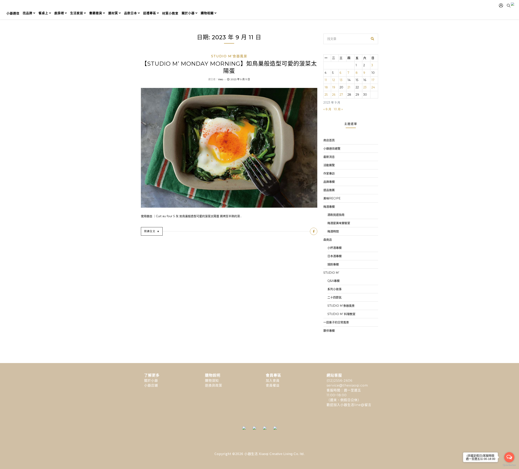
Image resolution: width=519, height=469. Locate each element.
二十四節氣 (334, 297)
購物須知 (212, 380)
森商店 (327, 239)
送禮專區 (149, 13)
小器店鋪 (151, 385)
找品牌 (27, 13)
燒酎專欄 (333, 264)
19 (333, 87)
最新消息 (329, 157)
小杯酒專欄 (334, 248)
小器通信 (12, 13)
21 (348, 87)
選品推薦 (329, 190)
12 (333, 80)
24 (373, 87)
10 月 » (338, 109)
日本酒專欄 (334, 256)
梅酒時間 (333, 231)
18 (326, 87)
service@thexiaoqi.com (347, 385)
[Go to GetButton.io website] (509, 465)
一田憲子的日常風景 (336, 322)
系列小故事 (334, 289)
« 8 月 (327, 109)
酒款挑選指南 (335, 215)
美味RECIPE (332, 198)
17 (372, 80)
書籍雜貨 (95, 13)
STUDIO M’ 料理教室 (341, 314)
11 (326, 80)
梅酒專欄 (329, 206)
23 (365, 87)
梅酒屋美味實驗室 (338, 223)
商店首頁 (329, 140)
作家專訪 (329, 173)
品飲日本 (130, 13)
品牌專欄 (329, 182)
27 (341, 94)
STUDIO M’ (331, 273)
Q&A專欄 (333, 281)
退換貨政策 (213, 385)
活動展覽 (329, 165)
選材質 (113, 13)
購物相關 (207, 13)
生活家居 (76, 13)
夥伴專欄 (329, 330)
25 (326, 94)
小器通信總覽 (331, 148)
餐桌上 (43, 13)
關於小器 (188, 13)
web (220, 79)
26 (333, 94)
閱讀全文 (149, 231)
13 (341, 80)
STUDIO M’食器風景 (229, 56)
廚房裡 (59, 13)
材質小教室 (170, 13)
